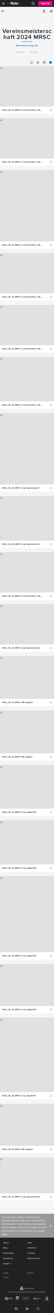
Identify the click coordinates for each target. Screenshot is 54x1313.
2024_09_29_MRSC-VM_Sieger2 (17, 702)
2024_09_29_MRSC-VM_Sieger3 (17, 1149)
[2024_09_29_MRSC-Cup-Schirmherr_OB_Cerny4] (27, 325)
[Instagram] (38, 1308)
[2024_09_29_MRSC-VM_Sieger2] (27, 677)
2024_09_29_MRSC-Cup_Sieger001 (19, 1096)
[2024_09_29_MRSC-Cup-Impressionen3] (27, 518)
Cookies (31, 1253)
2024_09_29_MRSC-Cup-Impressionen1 (20, 488)
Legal (5, 1273)
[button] (44, 11)
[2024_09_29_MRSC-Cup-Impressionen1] (27, 448)
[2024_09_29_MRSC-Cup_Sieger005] (27, 787)
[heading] (13, 3)
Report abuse (33, 1258)
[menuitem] (33, 3)
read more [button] (27, 41)
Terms (6, 1277)
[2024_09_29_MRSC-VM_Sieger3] (27, 1125)
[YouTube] (27, 1308)
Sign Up (45, 3)
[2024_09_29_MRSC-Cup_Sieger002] (27, 985)
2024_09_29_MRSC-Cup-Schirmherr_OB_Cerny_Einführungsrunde (23, 596)
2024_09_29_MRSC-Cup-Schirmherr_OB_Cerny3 (23, 162)
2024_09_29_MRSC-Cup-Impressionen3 (21, 544)
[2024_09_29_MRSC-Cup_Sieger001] (27, 1055)
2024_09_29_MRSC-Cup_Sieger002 (19, 1009)
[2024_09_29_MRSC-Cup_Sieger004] (27, 842)
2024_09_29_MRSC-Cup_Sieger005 (19, 812)
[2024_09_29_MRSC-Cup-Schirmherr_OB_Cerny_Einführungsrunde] (27, 572)
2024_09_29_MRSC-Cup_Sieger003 (19, 956)
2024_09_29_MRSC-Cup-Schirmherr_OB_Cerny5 (23, 297)
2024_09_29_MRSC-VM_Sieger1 (17, 757)
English (6, 1264)
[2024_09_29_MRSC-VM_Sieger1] (27, 732)
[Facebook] (16, 1308)
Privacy (30, 1273)
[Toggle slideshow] (31, 62)
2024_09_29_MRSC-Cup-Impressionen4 (21, 1197)
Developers (8, 1253)
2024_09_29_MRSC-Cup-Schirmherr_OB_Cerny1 (23, 405)
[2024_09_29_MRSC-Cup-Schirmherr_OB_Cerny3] (27, 138)
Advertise (31, 1248)
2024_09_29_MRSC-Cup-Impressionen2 (21, 648)
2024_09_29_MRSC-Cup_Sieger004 (19, 868)
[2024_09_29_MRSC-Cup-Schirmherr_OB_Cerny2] (27, 86)
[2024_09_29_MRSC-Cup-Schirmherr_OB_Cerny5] (27, 273)
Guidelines (8, 1258)
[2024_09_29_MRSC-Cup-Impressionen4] (27, 1175)
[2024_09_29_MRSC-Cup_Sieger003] (27, 914)
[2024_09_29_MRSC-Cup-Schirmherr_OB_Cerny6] (27, 205)
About (6, 1242)
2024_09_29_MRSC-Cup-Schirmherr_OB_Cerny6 (23, 245)
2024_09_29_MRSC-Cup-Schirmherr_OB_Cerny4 (23, 349)
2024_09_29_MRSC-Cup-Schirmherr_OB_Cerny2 (23, 110)
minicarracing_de (28, 45)
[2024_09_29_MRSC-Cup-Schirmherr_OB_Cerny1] (27, 379)
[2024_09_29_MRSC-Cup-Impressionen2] (27, 624)
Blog (5, 1248)
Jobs (29, 1242)
